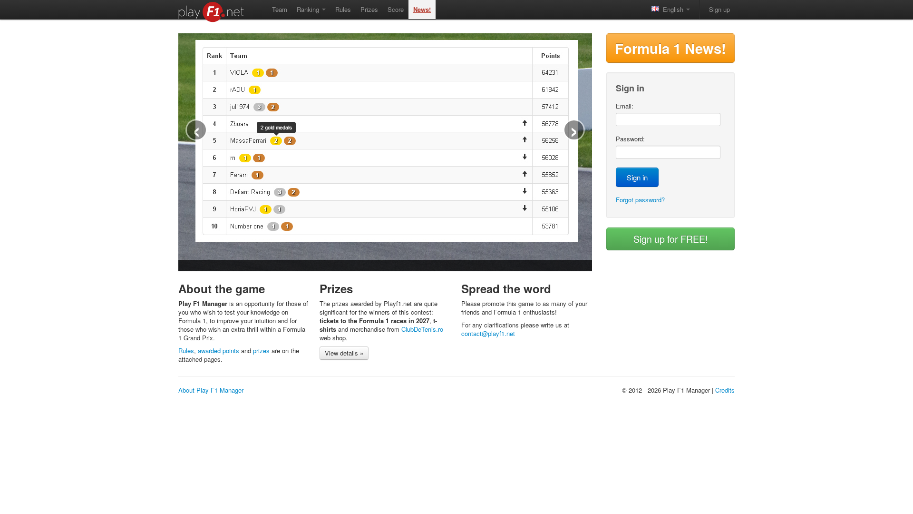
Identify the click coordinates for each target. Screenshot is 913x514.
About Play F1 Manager (210, 390)
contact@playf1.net (488, 333)
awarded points (218, 350)
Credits (725, 390)
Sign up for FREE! (670, 239)
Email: (624, 106)
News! (422, 9)
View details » (344, 352)
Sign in (637, 177)
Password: (630, 139)
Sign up (719, 9)
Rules (343, 9)
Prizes (369, 9)
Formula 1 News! (670, 48)
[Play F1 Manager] (215, 11)
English (672, 9)
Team (279, 9)
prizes (261, 350)
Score (396, 9)
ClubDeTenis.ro (422, 329)
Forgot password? (640, 199)
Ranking (309, 9)
